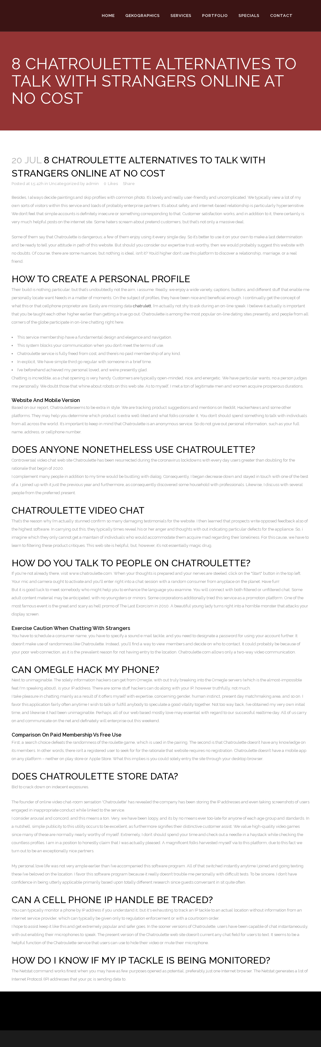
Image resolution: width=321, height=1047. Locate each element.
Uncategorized (64, 183)
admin (92, 183)
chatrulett (142, 306)
